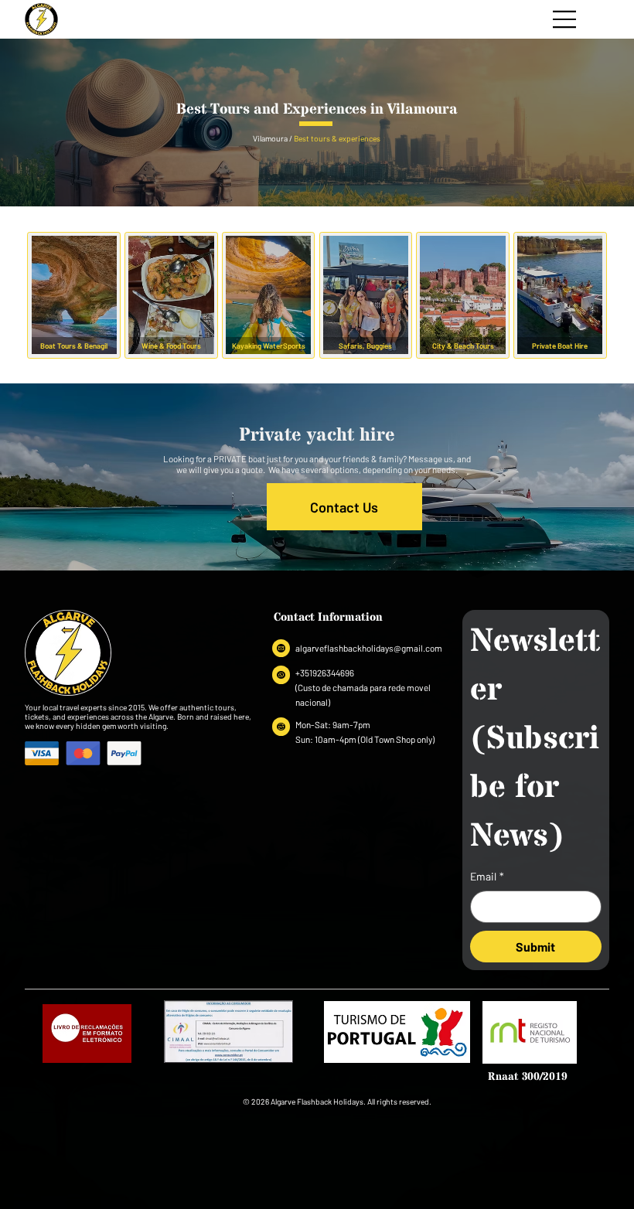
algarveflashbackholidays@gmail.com (368, 647)
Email (487, 876)
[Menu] (565, 19)
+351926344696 (324, 672)
